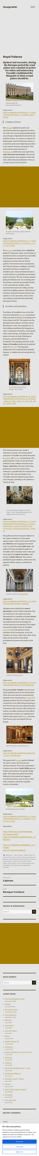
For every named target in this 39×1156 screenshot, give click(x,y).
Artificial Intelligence (13, 1074)
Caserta (8, 861)
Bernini (11, 389)
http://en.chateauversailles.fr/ (14, 850)
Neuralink (8, 1095)
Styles (5, 1122)
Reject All (19, 1152)
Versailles (6, 867)
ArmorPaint (9, 1026)
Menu (33, 7)
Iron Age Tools (10, 1100)
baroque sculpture (24, 859)
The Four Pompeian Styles (15, 999)
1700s (30, 855)
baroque (19, 857)
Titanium (8, 1058)
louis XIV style (21, 863)
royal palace (26, 865)
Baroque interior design (10, 859)
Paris (12, 865)
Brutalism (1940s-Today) (14, 1079)
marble (7, 458)
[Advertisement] (19, 34)
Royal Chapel (24, 594)
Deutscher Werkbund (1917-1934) (17, 1068)
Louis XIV (13, 347)
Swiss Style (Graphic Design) (15, 1090)
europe (14, 861)
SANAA (7, 1004)
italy (9, 863)
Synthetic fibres (11, 1031)
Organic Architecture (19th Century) (18, 1052)
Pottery (8, 1084)
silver (25, 716)
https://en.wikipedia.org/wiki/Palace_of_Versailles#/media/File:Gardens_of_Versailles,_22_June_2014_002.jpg (19, 819)
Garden (23, 861)
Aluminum (9, 1047)
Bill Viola (8, 1020)
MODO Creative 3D (12, 1042)
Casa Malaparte (10, 1015)
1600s (26, 855)
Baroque (9, 128)
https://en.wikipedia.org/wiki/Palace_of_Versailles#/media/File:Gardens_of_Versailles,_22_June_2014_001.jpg (19, 243)
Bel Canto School (11, 1010)
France (19, 861)
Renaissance (7, 152)
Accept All (19, 1141)
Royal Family (18, 865)
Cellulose (8, 1063)
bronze (16, 458)
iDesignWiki (10, 7)
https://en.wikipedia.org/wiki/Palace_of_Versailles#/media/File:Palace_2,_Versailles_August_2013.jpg (19, 115)
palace (28, 863)
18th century (12, 857)
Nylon (7, 1036)
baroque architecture (28, 857)
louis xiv (13, 863)
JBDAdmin (9, 855)
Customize (19, 1147)
